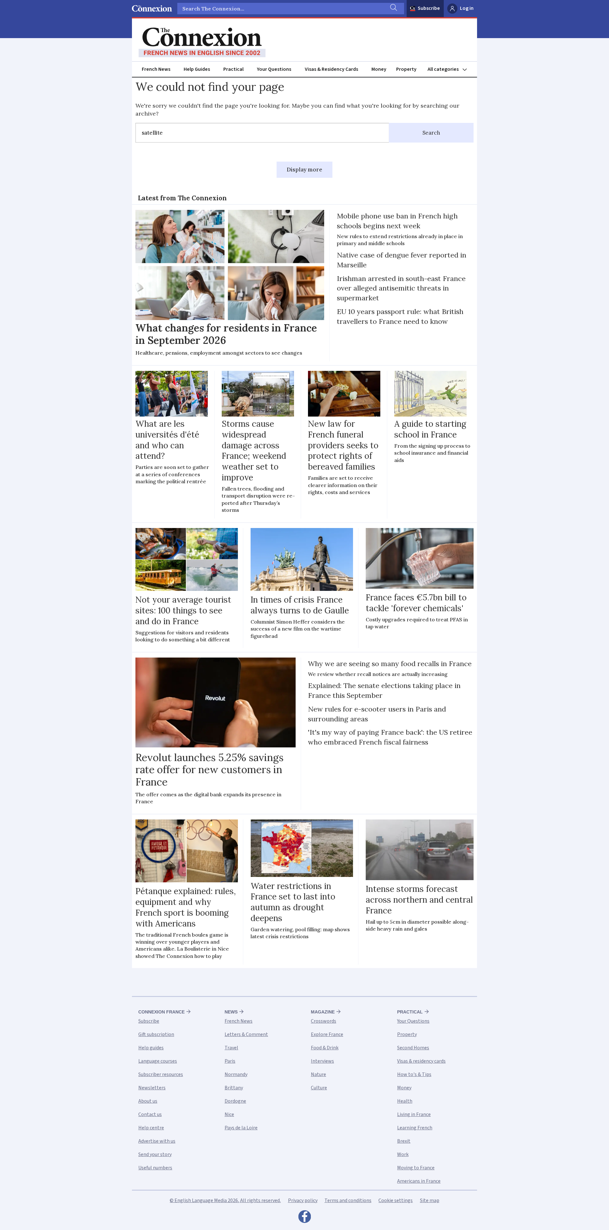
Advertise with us (156, 1141)
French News (156, 69)
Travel (231, 1047)
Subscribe (429, 8)
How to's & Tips (414, 1074)
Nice (229, 1114)
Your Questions (274, 69)
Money (378, 69)
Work (403, 1154)
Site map (429, 1200)
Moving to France (416, 1167)
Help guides (151, 1047)
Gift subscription (156, 1034)
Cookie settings (395, 1200)
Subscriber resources (160, 1074)
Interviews (322, 1061)
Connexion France (161, 1011)
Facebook (304, 1218)
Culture (319, 1087)
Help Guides (197, 69)
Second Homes (413, 1047)
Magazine (323, 1011)
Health (404, 1101)
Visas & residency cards (421, 1061)
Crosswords (323, 1021)
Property (406, 69)
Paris (230, 1061)
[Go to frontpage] (202, 42)
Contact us (150, 1114)
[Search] (393, 8)
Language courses (157, 1061)
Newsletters (152, 1087)
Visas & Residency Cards (331, 69)
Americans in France (419, 1181)
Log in (467, 8)
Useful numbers (155, 1167)
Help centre (151, 1127)
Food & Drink (324, 1047)
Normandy (236, 1074)
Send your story (155, 1154)
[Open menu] (450, 69)
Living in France (414, 1114)
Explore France (327, 1034)
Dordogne (235, 1101)
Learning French (414, 1127)
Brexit (403, 1141)
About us (147, 1101)
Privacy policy (303, 1200)
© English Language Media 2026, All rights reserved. (225, 1200)
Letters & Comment (246, 1034)
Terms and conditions (347, 1200)
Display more (304, 169)
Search (431, 132)
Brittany (234, 1087)
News (231, 1011)
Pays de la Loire (241, 1127)
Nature (318, 1074)
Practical (233, 69)
